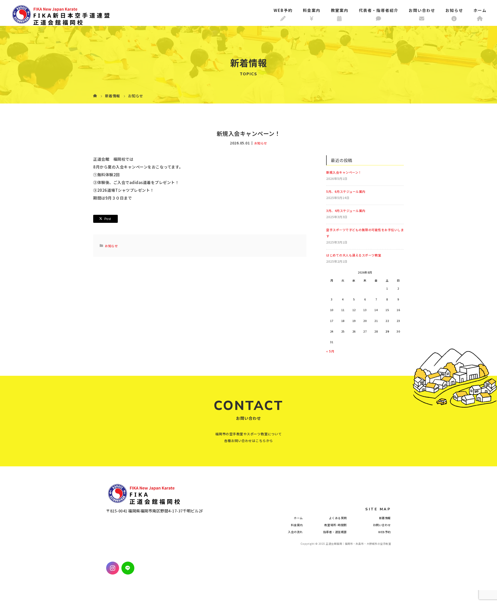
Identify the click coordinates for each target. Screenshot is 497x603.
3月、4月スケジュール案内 (346, 210)
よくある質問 (338, 518)
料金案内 (311, 10)
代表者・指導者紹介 (378, 10)
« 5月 (330, 351)
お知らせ (454, 10)
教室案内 (339, 10)
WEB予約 (283, 10)
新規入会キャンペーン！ (344, 172)
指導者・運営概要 (335, 532)
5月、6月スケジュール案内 (346, 191)
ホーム (480, 10)
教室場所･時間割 (335, 525)
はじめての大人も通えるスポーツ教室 (353, 255)
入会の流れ (295, 532)
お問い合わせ (422, 10)
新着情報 (385, 518)
